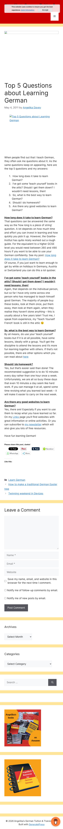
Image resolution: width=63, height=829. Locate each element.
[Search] (52, 682)
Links (16, 416)
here (25, 356)
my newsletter (33, 424)
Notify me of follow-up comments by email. (32, 590)
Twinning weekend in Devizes (25, 493)
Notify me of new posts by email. (26, 598)
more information (27, 10)
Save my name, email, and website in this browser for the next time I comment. (32, 581)
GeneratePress (37, 824)
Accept (45, 10)
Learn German (16, 479)
